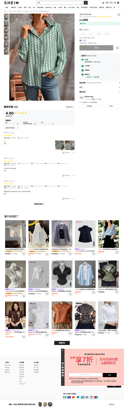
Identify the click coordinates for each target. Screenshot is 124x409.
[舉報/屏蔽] (73, 153)
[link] (107, 2)
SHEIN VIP (22, 384)
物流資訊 (21, 377)
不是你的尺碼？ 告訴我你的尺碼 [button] (87, 43)
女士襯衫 (35, 11)
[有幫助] (63, 153)
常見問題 (36, 372)
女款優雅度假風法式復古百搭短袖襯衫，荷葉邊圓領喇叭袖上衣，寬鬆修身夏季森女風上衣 (62, 330)
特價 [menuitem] (25, 7)
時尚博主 (7, 367)
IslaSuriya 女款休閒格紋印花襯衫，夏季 (108, 289)
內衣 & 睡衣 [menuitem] (71, 7)
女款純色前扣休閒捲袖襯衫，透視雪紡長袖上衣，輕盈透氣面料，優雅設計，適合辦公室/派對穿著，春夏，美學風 (62, 249)
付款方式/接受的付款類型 (69, 394)
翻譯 (5, 143)
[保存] (117, 48)
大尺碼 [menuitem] (60, 7)
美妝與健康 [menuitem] (84, 7)
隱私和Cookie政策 (86, 378)
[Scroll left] (116, 7)
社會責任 (7, 370)
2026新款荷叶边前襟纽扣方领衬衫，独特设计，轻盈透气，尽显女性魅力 (109, 249)
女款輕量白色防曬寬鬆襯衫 (85, 289)
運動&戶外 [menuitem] (109, 7)
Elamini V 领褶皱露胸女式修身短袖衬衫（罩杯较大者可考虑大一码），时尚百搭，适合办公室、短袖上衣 (62, 291)
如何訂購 (21, 372)
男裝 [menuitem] (55, 7)
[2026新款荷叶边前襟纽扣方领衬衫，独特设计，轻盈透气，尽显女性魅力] (108, 234)
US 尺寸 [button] (86, 29)
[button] (115, 3)
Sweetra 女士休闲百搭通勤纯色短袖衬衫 (38, 291)
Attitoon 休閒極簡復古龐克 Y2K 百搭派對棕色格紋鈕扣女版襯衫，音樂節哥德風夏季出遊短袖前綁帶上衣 (85, 332)
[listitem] (15, 238)
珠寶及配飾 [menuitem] (40, 7)
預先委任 (21, 365)
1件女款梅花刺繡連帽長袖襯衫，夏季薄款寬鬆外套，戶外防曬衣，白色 (39, 249)
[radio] (83, 34)
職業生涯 (7, 372)
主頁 (5, 11)
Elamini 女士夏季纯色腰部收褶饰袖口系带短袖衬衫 (38, 332)
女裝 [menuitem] (29, 7)
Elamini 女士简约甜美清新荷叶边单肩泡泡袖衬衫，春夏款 (16, 291)
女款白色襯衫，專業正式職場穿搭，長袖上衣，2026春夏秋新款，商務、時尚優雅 (108, 330)
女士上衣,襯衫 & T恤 (26, 11)
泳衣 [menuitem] (34, 7)
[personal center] (103, 3)
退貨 (20, 379)
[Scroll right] (118, 7)
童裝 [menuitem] (65, 7)
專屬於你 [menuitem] (13, 7)
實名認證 (21, 367)
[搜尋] (86, 3)
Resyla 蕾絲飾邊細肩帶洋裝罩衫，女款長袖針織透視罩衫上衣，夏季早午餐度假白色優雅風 (15, 249)
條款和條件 (95, 378)
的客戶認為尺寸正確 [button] (87, 38)
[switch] (17, 128)
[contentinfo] (92, 397)
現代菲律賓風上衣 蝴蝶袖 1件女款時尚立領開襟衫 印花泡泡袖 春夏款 (15, 332)
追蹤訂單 (21, 374)
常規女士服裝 (16, 11)
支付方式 (36, 367)
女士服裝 (9, 11)
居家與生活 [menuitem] (48, 7)
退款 (20, 381)
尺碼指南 (21, 370)
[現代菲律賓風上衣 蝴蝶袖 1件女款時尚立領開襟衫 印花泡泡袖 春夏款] (15, 315)
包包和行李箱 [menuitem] (93, 7)
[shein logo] (11, 2)
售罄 (96, 48)
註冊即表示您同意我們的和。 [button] (84, 378)
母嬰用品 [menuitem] (101, 7)
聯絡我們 (36, 365)
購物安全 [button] (87, 74)
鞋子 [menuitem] (78, 7)
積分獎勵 (36, 370)
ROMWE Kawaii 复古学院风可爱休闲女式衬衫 (85, 251)
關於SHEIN (8, 365)
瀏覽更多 (62, 343)
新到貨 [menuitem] (20, 7)
